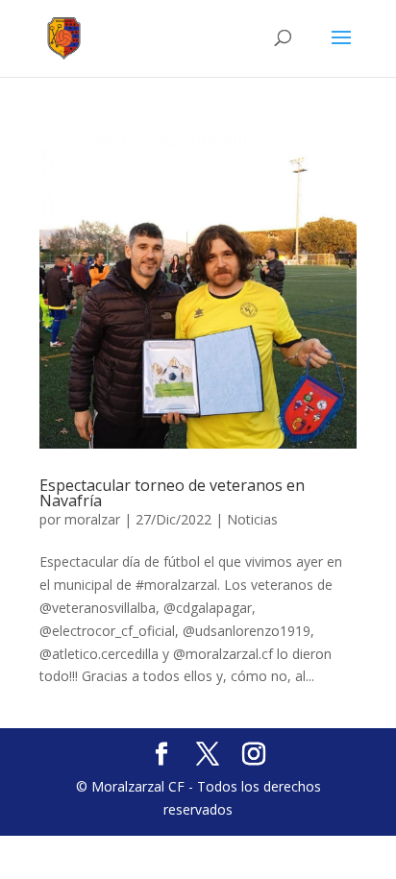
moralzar (92, 519)
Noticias (252, 519)
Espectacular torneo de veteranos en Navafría (172, 493)
